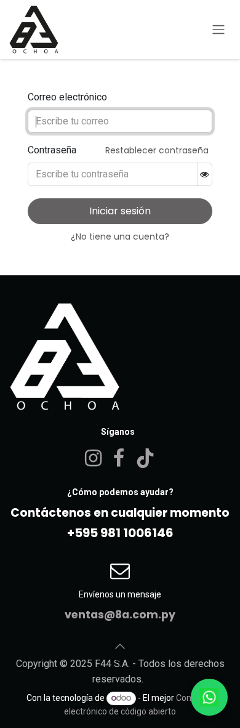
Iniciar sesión (120, 211)
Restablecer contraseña (157, 150)
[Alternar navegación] (218, 29)
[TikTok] (145, 458)
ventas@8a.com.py (120, 614)
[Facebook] (119, 458)
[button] (120, 646)
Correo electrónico (67, 97)
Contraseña (52, 150)
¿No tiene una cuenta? (120, 236)
